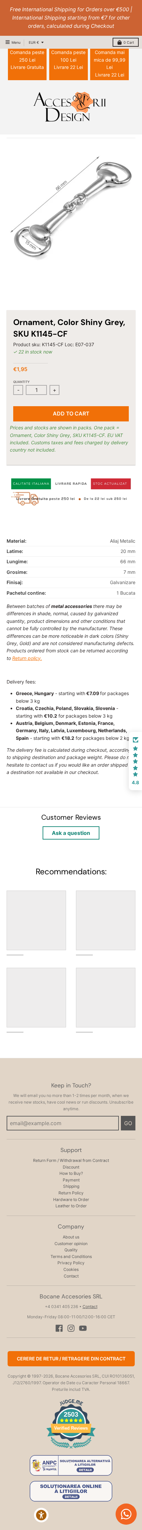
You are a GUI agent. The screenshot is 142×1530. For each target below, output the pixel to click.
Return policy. (27, 658)
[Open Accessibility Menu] (41, 1515)
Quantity (21, 382)
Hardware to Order (71, 1199)
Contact (71, 1276)
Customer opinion (71, 1243)
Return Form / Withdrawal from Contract (71, 1160)
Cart (129, 42)
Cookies (71, 1269)
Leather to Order (71, 1205)
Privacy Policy (71, 1262)
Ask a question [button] (71, 833)
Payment (71, 1179)
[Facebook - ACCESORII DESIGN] (59, 1328)
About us (71, 1236)
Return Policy (71, 1192)
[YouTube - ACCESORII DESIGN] (83, 1328)
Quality (71, 1249)
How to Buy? (71, 1173)
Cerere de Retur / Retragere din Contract (71, 1358)
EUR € (34, 42)
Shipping (71, 1186)
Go (128, 1123)
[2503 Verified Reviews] (71, 1449)
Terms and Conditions (71, 1256)
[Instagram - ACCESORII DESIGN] (71, 1328)
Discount (71, 1167)
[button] (135, 761)
